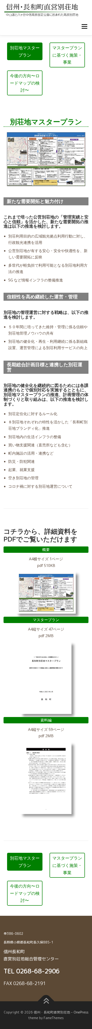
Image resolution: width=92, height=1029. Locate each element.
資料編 (46, 720)
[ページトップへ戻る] (46, 1001)
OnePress (81, 1012)
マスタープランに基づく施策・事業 (67, 55)
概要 (46, 549)
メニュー (84, 26)
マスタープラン (46, 619)
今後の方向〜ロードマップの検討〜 (25, 83)
